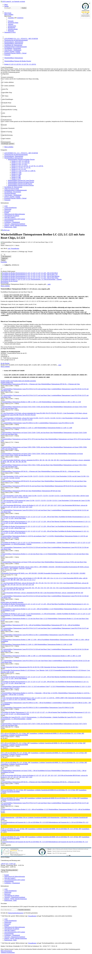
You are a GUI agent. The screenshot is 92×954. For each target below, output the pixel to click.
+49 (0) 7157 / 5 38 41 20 (8, 863)
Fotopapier (7, 200)
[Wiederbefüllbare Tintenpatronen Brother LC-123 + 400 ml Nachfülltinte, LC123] (25, 809)
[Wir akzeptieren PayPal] (5, 230)
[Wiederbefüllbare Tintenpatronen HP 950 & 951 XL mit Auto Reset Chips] (22, 481)
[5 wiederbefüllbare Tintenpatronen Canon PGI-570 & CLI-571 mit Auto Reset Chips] (26, 395)
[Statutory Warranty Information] (1, 268)
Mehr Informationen (6, 951)
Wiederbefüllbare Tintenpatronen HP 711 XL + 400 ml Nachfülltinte (60, 625)
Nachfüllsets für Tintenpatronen (13, 187)
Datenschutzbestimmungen (15, 913)
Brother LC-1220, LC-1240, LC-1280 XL (24, 171)
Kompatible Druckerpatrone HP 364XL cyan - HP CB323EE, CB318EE (64, 573)
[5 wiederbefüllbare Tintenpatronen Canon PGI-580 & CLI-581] (19, 423)
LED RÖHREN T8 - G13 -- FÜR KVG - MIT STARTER (21, 153)
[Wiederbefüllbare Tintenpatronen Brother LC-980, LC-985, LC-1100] (21, 402)
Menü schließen (8, 14)
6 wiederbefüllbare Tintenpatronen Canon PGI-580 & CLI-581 (56, 707)
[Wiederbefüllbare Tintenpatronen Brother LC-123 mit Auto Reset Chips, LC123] (24, 554)
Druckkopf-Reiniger (10, 193)
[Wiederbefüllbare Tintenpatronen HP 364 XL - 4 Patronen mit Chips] (21, 471)
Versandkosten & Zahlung (11, 215)
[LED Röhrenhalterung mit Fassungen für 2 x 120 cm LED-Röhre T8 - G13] (23, 822)
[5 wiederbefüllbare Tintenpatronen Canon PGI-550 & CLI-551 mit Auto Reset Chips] (26, 389)
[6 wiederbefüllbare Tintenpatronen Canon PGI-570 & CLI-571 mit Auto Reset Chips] (26, 803)
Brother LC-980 (16, 177)
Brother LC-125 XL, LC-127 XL (21, 167)
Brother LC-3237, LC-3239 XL (21, 161)
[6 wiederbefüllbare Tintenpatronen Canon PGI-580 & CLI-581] (19, 707)
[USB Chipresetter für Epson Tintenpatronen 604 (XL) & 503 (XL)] (20, 667)
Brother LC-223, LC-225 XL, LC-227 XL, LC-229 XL (27, 166)
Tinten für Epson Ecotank (11, 188)
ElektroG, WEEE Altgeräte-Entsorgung (15, 225)
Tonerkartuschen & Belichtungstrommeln (16, 154)
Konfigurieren (11, 952)
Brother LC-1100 (16, 172)
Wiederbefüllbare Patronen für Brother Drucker (21, 159)
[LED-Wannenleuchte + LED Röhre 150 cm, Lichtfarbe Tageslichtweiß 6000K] (24, 817)
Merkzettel (11, 30)
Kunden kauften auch (7, 381)
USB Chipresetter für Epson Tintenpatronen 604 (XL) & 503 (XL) (59, 667)
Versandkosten (32, 916)
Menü (6, 4)
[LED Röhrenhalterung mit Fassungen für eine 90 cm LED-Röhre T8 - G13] (23, 841)
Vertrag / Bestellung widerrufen (9, 870)
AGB (5, 206)
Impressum (7, 211)
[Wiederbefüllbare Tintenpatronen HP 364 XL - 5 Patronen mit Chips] (21, 384)
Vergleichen (4, 258)
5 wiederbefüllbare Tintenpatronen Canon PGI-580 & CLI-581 (56, 423)
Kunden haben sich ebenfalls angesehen (24, 381)
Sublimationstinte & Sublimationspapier (15, 190)
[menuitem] (47, 4)
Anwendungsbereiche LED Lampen (14, 219)
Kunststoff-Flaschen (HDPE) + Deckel (15, 198)
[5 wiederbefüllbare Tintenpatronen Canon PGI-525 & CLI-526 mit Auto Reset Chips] (26, 596)
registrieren (20, 18)
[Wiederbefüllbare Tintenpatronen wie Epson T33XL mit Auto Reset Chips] (23, 562)
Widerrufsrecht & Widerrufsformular (14, 214)
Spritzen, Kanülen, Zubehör (12, 196)
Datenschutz (7, 209)
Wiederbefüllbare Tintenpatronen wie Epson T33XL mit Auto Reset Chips (66, 562)
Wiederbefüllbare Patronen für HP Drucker (20, 183)
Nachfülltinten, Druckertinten (12, 192)
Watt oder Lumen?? (9, 217)
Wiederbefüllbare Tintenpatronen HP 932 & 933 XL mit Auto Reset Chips (65, 486)
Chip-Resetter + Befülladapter (12, 195)
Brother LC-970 (16, 179)
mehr (49, 284)
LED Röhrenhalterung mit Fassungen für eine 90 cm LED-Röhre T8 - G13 (66, 841)
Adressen (10, 24)
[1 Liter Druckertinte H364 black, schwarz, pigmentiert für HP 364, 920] (22, 592)
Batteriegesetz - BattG (10, 227)
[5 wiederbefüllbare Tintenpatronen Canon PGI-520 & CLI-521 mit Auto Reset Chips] (26, 510)
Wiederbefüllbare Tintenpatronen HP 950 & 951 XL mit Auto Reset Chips (65, 481)
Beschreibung (5, 281)
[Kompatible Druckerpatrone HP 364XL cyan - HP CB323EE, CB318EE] (22, 573)
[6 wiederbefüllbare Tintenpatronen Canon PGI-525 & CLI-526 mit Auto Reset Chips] (26, 547)
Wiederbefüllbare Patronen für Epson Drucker (21, 182)
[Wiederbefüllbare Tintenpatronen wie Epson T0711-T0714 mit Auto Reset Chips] (24, 439)
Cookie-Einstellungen (10, 207)
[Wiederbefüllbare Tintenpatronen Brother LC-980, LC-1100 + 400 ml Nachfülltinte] (25, 639)
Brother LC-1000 (16, 174)
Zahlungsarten (12, 26)
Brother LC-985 (16, 175)
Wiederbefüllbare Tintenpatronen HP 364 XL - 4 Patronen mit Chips (60, 471)
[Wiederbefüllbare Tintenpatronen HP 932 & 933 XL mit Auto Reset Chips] (22, 486)
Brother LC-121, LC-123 (19, 169)
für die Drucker (13, 281)
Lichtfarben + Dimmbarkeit (12, 222)
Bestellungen (11, 27)
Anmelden (11, 18)
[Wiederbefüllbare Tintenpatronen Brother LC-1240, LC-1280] (19, 427)
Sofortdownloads (13, 29)
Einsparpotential (8, 220)
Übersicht (10, 21)
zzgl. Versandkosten (13, 248)
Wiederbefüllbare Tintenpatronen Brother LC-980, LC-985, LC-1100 (61, 402)
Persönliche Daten (13, 22)
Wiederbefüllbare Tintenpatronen (13, 158)
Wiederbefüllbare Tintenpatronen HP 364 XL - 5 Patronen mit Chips (60, 384)
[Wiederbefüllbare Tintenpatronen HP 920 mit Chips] (16, 491)
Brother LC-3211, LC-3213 (19, 164)
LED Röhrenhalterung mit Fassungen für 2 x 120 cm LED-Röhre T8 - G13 (66, 822)
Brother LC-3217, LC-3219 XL (21, 162)
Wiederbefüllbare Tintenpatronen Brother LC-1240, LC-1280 (54, 427)
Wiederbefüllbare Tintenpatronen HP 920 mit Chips (46, 491)
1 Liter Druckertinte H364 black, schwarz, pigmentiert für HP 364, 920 (63, 592)
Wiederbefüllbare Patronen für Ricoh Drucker (21, 185)
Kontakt (6, 212)
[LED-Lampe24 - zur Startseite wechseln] (13, 1)
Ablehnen (4, 952)
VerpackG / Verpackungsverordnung (14, 224)
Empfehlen (4, 262)
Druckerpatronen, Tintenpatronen (13, 156)
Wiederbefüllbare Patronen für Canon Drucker (21, 180)
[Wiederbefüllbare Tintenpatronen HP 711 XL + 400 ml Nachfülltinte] (21, 625)
